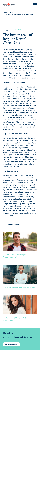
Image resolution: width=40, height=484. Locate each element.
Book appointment (11, 344)
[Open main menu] (35, 4)
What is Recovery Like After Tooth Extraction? (19, 287)
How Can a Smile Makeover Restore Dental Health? (15, 319)
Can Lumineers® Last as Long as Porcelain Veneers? (14, 256)
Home (6, 12)
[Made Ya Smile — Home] (18, 4)
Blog (11, 12)
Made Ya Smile (19, 30)
